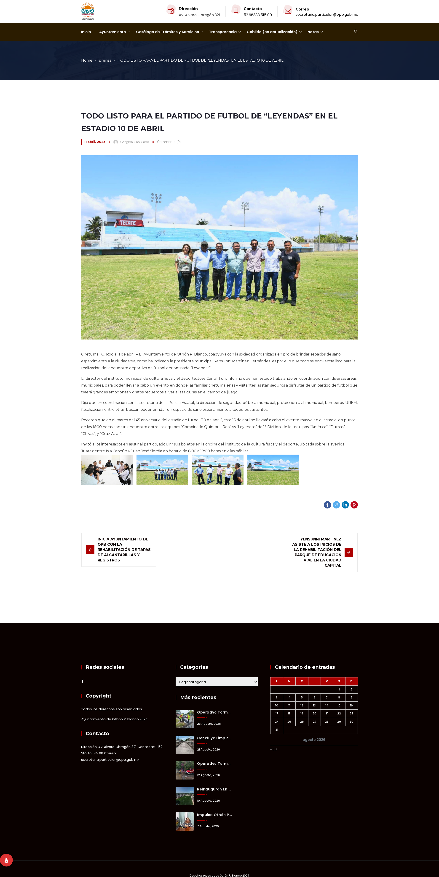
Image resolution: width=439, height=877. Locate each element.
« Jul (273, 749)
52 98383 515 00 (258, 15)
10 (276, 705)
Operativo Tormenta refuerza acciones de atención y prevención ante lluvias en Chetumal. (214, 763)
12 (301, 705)
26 (302, 721)
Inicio (86, 31)
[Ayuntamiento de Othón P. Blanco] (87, 12)
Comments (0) (169, 142)
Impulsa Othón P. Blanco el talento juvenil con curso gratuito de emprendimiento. (214, 814)
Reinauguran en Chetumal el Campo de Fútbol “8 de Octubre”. (214, 789)
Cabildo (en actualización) (272, 31)
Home (86, 60)
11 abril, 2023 (94, 142)
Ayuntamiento (112, 31)
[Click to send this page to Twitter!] (336, 504)
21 (326, 713)
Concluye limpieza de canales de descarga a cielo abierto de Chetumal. (214, 738)
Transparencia (223, 31)
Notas (313, 31)
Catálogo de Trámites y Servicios (167, 31)
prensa (105, 60)
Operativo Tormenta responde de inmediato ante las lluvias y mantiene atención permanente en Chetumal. (214, 712)
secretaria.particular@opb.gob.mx (327, 14)
